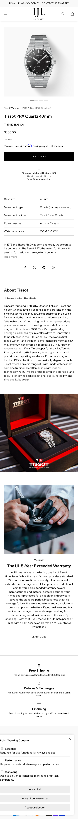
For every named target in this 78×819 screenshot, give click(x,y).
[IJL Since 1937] (39, 14)
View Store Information (39, 179)
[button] (63, 14)
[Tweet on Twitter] (34, 267)
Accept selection (35, 807)
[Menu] (9, 14)
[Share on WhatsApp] (53, 267)
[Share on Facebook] (25, 267)
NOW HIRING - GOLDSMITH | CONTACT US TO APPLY (39, 3)
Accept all (35, 789)
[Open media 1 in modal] (39, 62)
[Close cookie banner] (69, 739)
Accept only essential (35, 798)
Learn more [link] (39, 636)
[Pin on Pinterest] (43, 267)
